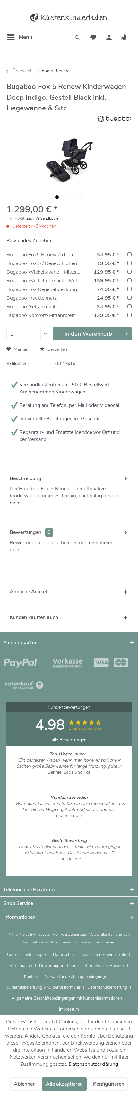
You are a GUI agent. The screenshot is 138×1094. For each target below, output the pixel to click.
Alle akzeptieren (64, 1084)
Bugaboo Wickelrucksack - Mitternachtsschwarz (61, 280)
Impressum (69, 1009)
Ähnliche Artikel (28, 591)
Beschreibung (25, 478)
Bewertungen (25, 532)
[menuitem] (19, 37)
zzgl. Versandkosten (43, 218)
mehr (15, 502)
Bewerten (56, 349)
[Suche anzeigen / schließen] (77, 38)
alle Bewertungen (69, 740)
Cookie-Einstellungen (26, 955)
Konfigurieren (108, 1084)
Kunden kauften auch (34, 617)
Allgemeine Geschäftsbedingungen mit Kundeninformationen (67, 998)
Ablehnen (25, 1084)
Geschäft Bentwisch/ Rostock (97, 966)
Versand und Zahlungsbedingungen (77, 976)
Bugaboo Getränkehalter (33, 306)
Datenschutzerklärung (107, 987)
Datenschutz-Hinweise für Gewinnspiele (89, 955)
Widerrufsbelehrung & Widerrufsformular (43, 987)
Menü (25, 37)
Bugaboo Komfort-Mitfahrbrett (40, 315)
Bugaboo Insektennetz (31, 298)
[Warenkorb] (124, 38)
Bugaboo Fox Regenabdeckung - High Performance (64, 289)
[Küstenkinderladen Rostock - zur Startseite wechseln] (69, 17)
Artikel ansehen (69, 778)
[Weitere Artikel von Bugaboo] (114, 119)
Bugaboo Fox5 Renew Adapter (41, 254)
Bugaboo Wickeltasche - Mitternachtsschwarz (58, 272)
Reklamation (20, 966)
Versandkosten (102, 934)
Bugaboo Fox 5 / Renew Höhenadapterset (53, 263)
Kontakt (31, 976)
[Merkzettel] (93, 38)
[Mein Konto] (108, 38)
